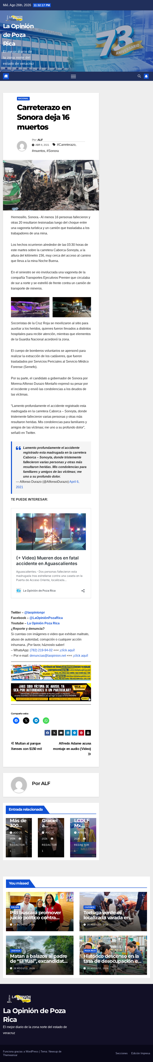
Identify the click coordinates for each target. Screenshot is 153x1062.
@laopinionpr (34, 612)
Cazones (89, 907)
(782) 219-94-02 (41, 650)
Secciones (122, 1053)
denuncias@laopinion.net (48, 655)
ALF (40, 140)
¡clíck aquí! (67, 650)
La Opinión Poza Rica (43, 623)
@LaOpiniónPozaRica (46, 618)
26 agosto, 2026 (24, 924)
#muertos (38, 151)
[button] (139, 76)
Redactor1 (17, 848)
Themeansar (10, 1055)
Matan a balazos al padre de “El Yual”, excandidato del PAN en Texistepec (38, 961)
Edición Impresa (140, 1053)
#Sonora (53, 151)
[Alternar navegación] (73, 76)
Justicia (15, 951)
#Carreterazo (66, 144)
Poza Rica (90, 951)
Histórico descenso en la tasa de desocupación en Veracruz (112, 961)
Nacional (23, 98)
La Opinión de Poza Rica (18, 34)
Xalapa (15, 907)
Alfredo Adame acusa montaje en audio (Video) (72, 746)
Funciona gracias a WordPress (21, 1051)
